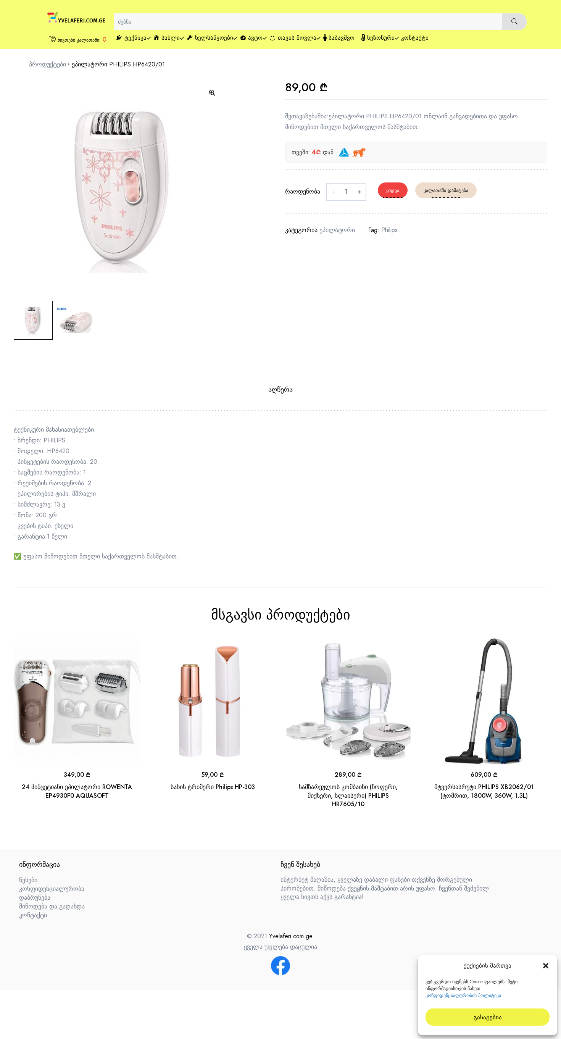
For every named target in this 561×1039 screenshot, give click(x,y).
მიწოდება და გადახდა (52, 906)
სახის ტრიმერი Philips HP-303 (213, 786)
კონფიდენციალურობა (51, 888)
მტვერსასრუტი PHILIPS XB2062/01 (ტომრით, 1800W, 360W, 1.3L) (484, 791)
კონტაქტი (33, 915)
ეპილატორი (337, 230)
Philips (389, 230)
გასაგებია (488, 1017)
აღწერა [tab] (280, 390)
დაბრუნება (34, 897)
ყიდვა (392, 190)
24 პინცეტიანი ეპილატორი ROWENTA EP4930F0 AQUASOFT (77, 791)
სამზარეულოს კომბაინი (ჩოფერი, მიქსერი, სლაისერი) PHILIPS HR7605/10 (348, 795)
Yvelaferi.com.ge (291, 936)
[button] (546, 966)
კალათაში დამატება (446, 190)
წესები (28, 880)
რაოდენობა (302, 191)
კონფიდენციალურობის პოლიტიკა (463, 995)
